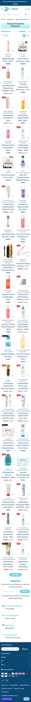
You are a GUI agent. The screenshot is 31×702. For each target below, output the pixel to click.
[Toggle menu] (2, 9)
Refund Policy (9, 628)
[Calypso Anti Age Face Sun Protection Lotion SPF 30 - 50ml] (8, 490)
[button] (26, 14)
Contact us (5, 692)
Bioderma (8, 350)
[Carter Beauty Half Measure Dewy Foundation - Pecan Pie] (8, 73)
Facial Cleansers (22, 322)
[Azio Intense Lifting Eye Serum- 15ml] (23, 251)
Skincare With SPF (8, 500)
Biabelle (8, 54)
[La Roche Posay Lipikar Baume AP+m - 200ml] (8, 549)
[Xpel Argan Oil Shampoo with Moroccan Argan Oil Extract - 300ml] (8, 371)
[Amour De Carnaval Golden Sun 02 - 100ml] (23, 341)
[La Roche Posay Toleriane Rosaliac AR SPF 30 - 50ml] (8, 192)
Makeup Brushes (8, 113)
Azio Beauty (8, 230)
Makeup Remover (8, 440)
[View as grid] (24, 35)
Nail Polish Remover (22, 172)
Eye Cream (23, 559)
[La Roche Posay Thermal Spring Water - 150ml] (23, 133)
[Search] (28, 14)
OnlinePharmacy (12, 695)
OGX (8, 468)
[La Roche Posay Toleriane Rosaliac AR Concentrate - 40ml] (23, 519)
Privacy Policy (13, 685)
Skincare (23, 143)
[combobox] (15, 14)
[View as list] (28, 35)
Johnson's (8, 439)
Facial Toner (8, 351)
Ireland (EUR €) (8, 669)
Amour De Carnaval (23, 230)
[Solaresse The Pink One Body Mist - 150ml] (8, 133)
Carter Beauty (8, 81)
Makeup (8, 56)
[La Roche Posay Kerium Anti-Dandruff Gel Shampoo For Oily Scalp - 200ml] (23, 371)
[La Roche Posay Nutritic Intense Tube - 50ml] (23, 401)
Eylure (23, 54)
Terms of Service (6, 688)
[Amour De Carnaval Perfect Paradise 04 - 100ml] (8, 312)
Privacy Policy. (17, 598)
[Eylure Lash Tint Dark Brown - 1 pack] (23, 46)
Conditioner (8, 470)
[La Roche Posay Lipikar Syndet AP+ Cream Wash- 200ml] (23, 430)
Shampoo (8, 381)
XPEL (8, 379)
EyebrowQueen (8, 111)
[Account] (26, 9)
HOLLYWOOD (8, 259)
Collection (10, 19)
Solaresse (22, 111)
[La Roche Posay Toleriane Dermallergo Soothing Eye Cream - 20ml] (23, 549)
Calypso (8, 498)
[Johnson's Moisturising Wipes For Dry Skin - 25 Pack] (23, 460)
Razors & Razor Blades (8, 262)
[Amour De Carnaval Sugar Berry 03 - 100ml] (23, 222)
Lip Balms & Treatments (23, 84)
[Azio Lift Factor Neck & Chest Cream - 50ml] (8, 519)
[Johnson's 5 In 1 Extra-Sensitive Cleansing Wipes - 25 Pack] (8, 430)
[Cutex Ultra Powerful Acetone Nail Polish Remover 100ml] (23, 162)
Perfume (23, 113)
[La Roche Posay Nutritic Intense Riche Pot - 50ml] (23, 282)
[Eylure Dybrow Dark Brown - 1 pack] (8, 162)
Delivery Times (19, 688)
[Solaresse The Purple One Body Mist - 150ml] (23, 192)
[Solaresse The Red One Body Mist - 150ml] (8, 282)
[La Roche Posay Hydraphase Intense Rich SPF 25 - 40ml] (23, 490)
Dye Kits (22, 56)
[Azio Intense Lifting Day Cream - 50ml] (8, 222)
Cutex (23, 171)
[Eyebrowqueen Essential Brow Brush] (8, 103)
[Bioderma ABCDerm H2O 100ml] (8, 341)
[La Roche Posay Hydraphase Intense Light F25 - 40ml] (8, 401)
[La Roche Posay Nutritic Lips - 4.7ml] (23, 73)
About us (4, 685)
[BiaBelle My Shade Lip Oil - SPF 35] (8, 46)
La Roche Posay (23, 81)
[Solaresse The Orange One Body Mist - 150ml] (23, 103)
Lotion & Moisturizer (8, 202)
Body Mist (23, 232)
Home (3, 19)
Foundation (8, 83)
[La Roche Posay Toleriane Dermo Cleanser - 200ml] (23, 312)
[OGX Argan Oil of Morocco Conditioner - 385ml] (8, 460)
